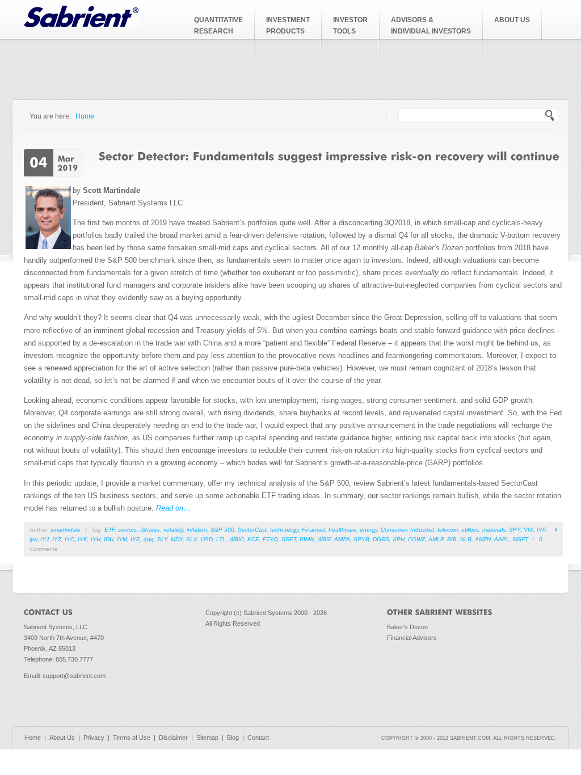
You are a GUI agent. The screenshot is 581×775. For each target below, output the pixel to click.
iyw (33, 539)
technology (284, 530)
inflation (197, 530)
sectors (127, 530)
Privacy (93, 737)
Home (84, 116)
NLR (465, 539)
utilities (470, 530)
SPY (514, 530)
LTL (221, 539)
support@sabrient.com (74, 675)
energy (368, 530)
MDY (177, 539)
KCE (253, 539)
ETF (109, 530)
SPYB (361, 539)
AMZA (342, 539)
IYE (135, 539)
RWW (307, 539)
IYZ (56, 539)
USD (207, 539)
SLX (191, 539)
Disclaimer (173, 737)
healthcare (342, 530)
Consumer (394, 530)
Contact (258, 737)
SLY (162, 539)
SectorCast (252, 530)
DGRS (381, 539)
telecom (447, 530)
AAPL (502, 539)
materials (494, 530)
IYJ (44, 539)
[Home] (81, 24)
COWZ (416, 539)
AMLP (436, 539)
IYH (95, 539)
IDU (108, 539)
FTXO (270, 539)
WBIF (324, 539)
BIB (452, 539)
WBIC (236, 539)
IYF (541, 530)
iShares (150, 530)
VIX (528, 530)
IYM (122, 539)
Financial (313, 530)
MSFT (520, 539)
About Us (62, 737)
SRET (288, 539)
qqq (149, 539)
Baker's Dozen (407, 627)
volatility (173, 530)
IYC (69, 539)
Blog (233, 737)
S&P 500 (222, 530)
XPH (399, 539)
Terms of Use (131, 737)
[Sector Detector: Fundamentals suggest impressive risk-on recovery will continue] (329, 155)
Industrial (422, 530)
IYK (82, 539)
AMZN (483, 539)
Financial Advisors (412, 637)
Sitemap (207, 737)
